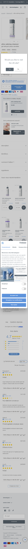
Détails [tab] (14, 247)
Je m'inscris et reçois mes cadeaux (20, 275)
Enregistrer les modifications (14, 300)
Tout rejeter (14, 304)
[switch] (24, 284)
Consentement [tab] (6, 247)
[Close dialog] (26, 268)
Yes (10, 69)
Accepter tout (14, 295)
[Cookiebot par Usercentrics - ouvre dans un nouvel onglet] (19, 243)
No (18, 69)
